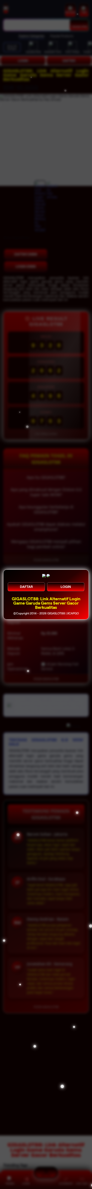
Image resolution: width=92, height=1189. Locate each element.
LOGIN (66, 587)
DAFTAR (26, 587)
